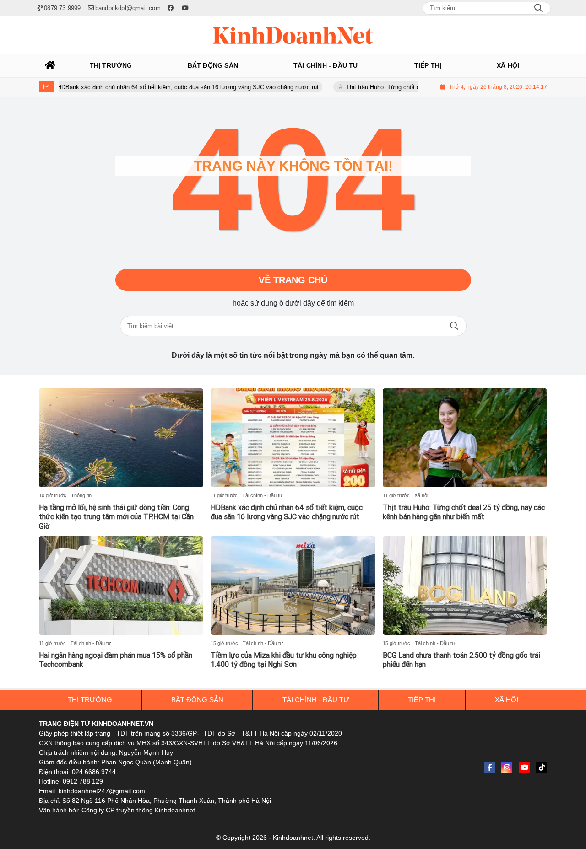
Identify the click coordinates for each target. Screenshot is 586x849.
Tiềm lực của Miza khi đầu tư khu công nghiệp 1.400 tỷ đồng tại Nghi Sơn (284, 660)
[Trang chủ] (50, 65)
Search (538, 8)
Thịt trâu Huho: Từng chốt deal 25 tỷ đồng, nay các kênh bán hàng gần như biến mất (464, 512)
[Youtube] (524, 767)
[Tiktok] (541, 767)
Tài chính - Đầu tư (262, 495)
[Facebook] (489, 767)
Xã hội (421, 495)
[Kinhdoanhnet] (293, 35)
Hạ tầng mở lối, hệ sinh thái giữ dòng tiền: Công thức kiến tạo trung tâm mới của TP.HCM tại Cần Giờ (116, 517)
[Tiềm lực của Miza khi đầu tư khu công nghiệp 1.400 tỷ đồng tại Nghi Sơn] (293, 585)
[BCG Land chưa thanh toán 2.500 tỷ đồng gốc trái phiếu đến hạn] (465, 585)
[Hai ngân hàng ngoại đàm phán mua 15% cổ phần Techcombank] (121, 585)
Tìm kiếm (454, 326)
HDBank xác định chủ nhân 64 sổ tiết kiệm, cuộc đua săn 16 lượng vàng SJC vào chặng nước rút (168, 87)
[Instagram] (506, 767)
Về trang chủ (293, 280)
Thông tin (81, 495)
